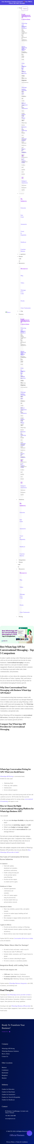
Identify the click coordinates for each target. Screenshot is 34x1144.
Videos (21, 587)
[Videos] (20, 584)
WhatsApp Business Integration (18, 983)
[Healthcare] (20, 543)
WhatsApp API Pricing (6, 776)
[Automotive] (20, 525)
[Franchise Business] (20, 551)
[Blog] (20, 577)
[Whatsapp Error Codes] (20, 591)
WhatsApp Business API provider (20, 1006)
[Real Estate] (20, 516)
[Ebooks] (20, 602)
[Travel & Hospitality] (20, 533)
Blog (21, 580)
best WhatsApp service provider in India (18, 994)
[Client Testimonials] (20, 609)
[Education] (20, 509)
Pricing (21, 616)
